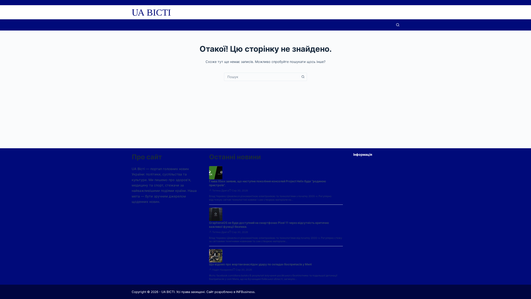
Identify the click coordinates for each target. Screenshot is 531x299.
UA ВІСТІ (151, 12)
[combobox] (261, 77)
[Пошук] (397, 24)
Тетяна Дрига (220, 190)
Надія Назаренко (222, 269)
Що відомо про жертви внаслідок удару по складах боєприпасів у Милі (260, 264)
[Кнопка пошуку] (303, 77)
